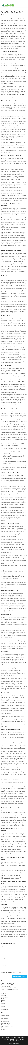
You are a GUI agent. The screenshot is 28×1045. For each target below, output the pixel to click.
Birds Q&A (3, 1011)
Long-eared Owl (4, 1020)
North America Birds (5, 1021)
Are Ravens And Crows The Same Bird (8, 987)
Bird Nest (3, 1000)
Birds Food (3, 1006)
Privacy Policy (13, 1037)
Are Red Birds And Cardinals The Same (8, 984)
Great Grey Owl (4, 1017)
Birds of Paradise (4, 1009)
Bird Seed (3, 1003)
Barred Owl (3, 995)
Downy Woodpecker (5, 1015)
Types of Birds (4, 1029)
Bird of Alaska (4, 1001)
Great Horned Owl (4, 1018)
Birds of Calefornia (4, 1007)
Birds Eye (3, 1004)
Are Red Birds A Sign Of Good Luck (7, 983)
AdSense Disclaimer (5, 1037)
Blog (2, 1012)
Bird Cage (3, 998)
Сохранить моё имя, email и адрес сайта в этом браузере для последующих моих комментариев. (12, 971)
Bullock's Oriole (4, 1014)
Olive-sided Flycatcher (5, 1023)
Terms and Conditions (21, 1037)
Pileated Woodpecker (5, 1024)
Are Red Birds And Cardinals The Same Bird (9, 989)
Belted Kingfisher (4, 997)
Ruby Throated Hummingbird (7, 1026)
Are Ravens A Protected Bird (6, 986)
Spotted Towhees (4, 1027)
